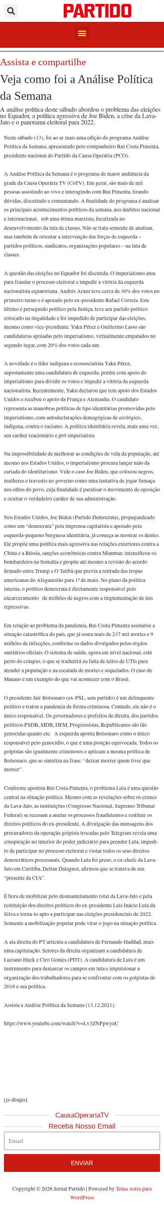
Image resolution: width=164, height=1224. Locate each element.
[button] (11, 11)
